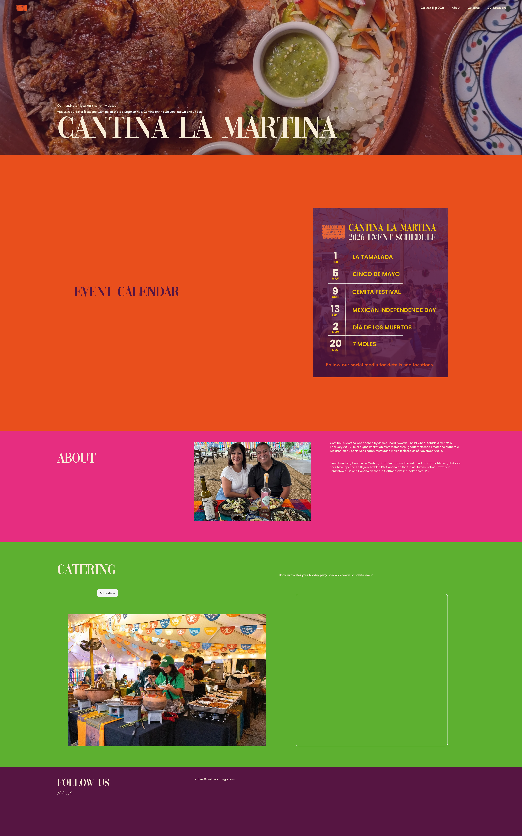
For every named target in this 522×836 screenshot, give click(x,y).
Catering (474, 8)
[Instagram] (59, 793)
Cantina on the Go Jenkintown (165, 111)
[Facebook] (70, 793)
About (456, 8)
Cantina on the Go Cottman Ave (120, 111)
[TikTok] (65, 793)
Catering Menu (107, 593)
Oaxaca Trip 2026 (433, 8)
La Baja (197, 111)
